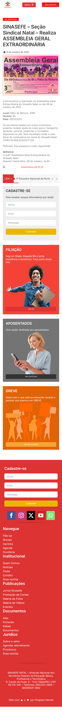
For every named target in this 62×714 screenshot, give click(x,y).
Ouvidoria (9, 552)
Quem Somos (11, 563)
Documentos (11, 630)
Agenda (7, 547)
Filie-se (7, 535)
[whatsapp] (50, 515)
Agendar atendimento (16, 645)
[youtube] (41, 515)
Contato (8, 575)
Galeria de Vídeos (14, 602)
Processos (9, 649)
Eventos (8, 606)
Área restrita (10, 579)
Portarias (8, 622)
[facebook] (11, 515)
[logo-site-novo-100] (7, 2)
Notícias (8, 567)
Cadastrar (31, 231)
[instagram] (21, 515)
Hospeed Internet (44, 699)
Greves (7, 539)
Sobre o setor (11, 641)
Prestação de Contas (16, 594)
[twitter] (31, 515)
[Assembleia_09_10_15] (31, 56)
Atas (5, 618)
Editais (7, 626)
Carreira (8, 543)
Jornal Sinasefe (12, 590)
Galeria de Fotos (13, 598)
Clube (6, 571)
